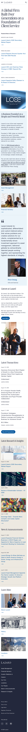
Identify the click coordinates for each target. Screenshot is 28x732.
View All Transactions (8, 432)
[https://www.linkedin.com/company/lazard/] (2, 724)
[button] (13, 181)
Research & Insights (6, 691)
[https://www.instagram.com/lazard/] (11, 724)
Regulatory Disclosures (6, 710)
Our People (4, 686)
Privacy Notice (4, 701)
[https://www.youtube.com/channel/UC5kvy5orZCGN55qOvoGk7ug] (6, 724)
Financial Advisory (6, 671)
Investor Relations (6, 674)
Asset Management (6, 668)
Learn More (5, 318)
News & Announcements (8, 688)
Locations (4, 683)
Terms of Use (4, 704)
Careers (3, 677)
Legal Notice (4, 707)
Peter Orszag (12, 280)
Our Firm (3, 680)
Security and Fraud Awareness (7, 713)
